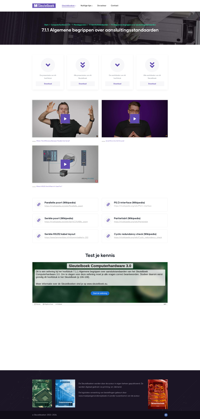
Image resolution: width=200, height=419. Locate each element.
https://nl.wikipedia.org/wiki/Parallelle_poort (64, 206)
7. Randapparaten (79, 25)
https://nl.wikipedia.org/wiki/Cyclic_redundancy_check (138, 237)
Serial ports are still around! (115, 141)
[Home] (44, 5)
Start (46, 25)
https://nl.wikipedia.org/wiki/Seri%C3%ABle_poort (66, 221)
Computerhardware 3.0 (60, 25)
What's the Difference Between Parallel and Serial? (53, 141)
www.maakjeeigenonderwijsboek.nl (94, 396)
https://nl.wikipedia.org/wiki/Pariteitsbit (131, 221)
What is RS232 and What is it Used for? (49, 186)
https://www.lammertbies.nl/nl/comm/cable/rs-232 (66, 237)
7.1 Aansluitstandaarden (98, 25)
